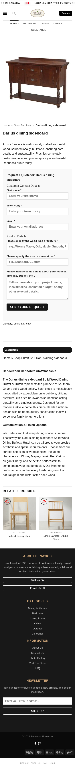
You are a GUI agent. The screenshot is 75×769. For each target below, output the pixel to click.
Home (6, 125)
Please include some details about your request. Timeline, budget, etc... (37, 273)
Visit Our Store (37, 663)
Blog (52, 763)
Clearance (38, 633)
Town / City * (14, 205)
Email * (11, 220)
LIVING (45, 23)
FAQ (37, 668)
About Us (37, 647)
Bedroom (37, 613)
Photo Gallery (37, 658)
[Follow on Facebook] (35, 743)
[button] (5, 13)
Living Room (37, 618)
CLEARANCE (38, 30)
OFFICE (58, 23)
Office (37, 623)
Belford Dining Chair (19, 536)
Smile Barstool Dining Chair (56, 538)
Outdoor (37, 628)
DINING (14, 23)
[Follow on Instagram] (39, 743)
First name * (14, 190)
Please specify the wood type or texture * (32, 240)
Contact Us (37, 652)
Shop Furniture (22, 125)
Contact (24, 763)
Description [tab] (11, 350)
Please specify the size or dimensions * (31, 256)
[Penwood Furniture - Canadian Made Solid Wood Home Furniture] (37, 13)
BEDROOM (29, 23)
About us (36, 763)
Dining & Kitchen (22, 323)
